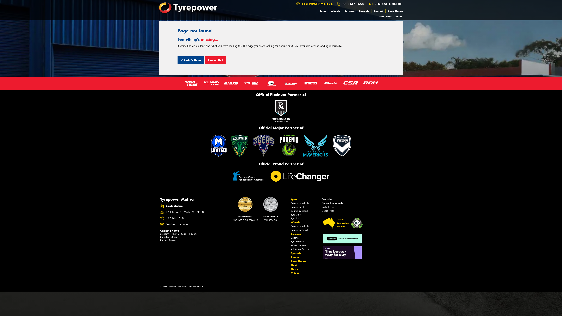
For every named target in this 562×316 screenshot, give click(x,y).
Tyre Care (296, 214)
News (389, 16)
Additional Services (300, 249)
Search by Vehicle (300, 203)
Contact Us (215, 60)
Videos (398, 16)
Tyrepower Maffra (317, 4)
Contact (378, 11)
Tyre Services (297, 241)
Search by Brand (299, 210)
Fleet (381, 16)
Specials (364, 11)
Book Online (395, 11)
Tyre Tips (295, 218)
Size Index (327, 199)
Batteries (295, 237)
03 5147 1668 (353, 4)
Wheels (335, 11)
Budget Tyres (328, 206)
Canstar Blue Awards (332, 203)
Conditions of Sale (195, 286)
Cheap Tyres (328, 210)
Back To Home (192, 60)
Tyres (323, 11)
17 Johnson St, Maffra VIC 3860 (185, 212)
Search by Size (298, 207)
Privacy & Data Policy (177, 286)
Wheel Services (298, 245)
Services (349, 11)
